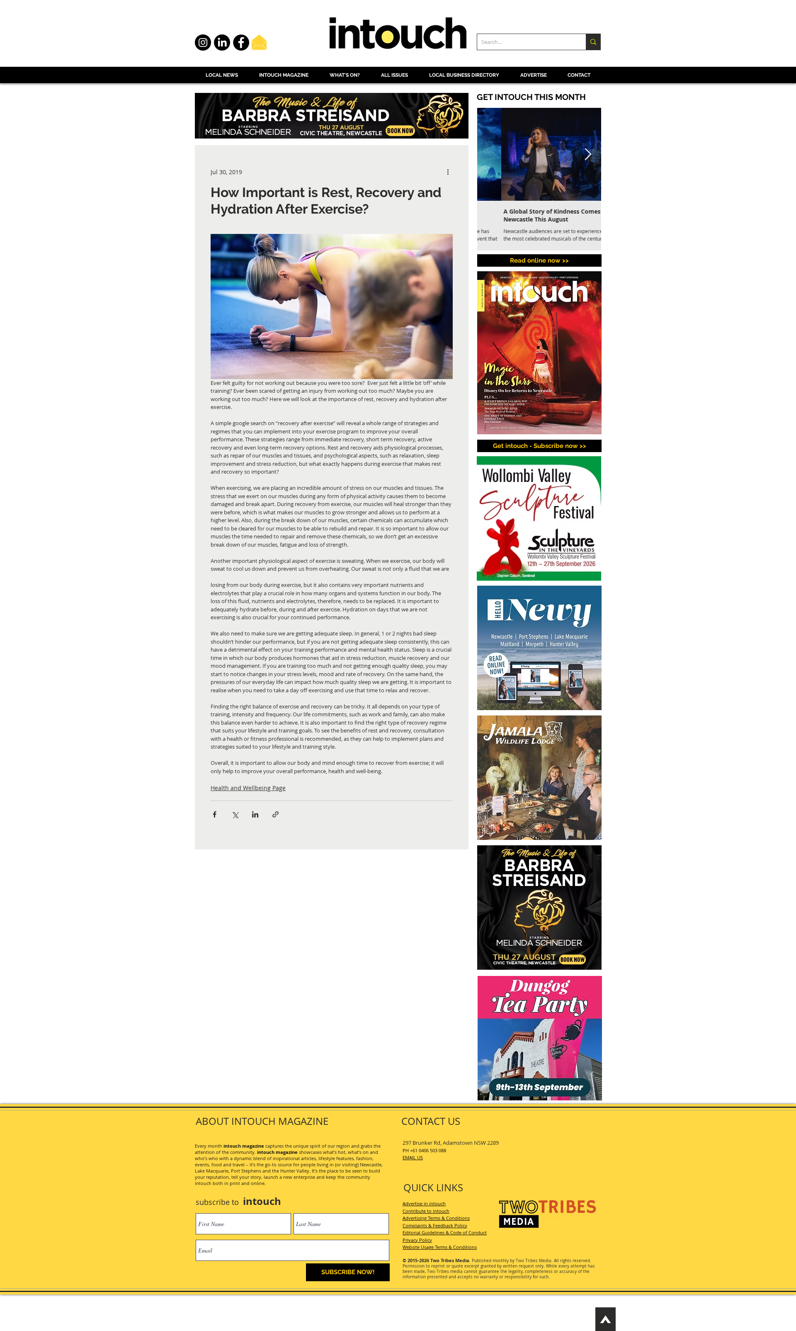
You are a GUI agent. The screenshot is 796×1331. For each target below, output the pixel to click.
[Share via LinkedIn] (255, 814)
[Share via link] (275, 814)
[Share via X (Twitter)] (235, 814)
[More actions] (448, 172)
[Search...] (593, 42)
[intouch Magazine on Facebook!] (241, 42)
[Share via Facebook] (214, 814)
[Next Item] (588, 154)
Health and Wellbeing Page (248, 788)
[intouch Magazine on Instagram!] (203, 42)
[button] (539, 446)
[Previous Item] (490, 154)
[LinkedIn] (222, 42)
